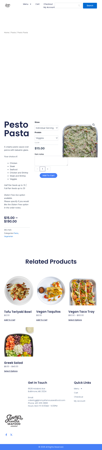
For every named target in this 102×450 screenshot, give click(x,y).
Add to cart (48, 175)
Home (6, 32)
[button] (93, 124)
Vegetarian (8, 236)
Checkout (48, 4)
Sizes (37, 122)
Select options (75, 320)
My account (49, 7)
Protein (38, 132)
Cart (37, 4)
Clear (37, 143)
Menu (25, 4)
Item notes (39, 154)
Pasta (13, 32)
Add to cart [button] (9, 320)
